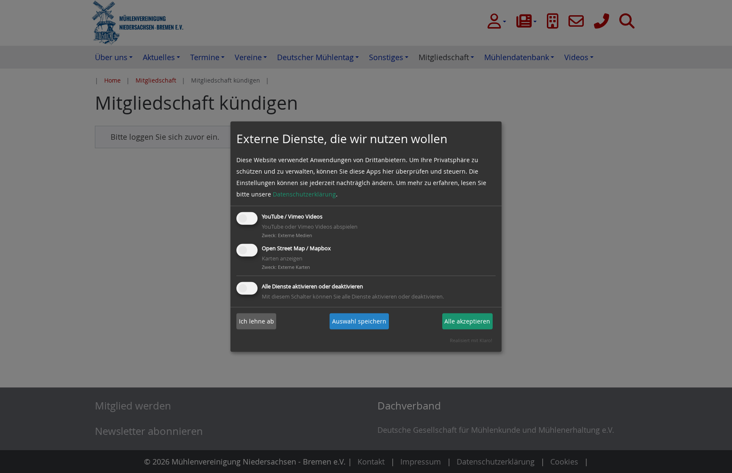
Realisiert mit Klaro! (471, 340)
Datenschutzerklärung (304, 194)
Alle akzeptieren (467, 321)
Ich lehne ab (256, 321)
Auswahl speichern (359, 321)
